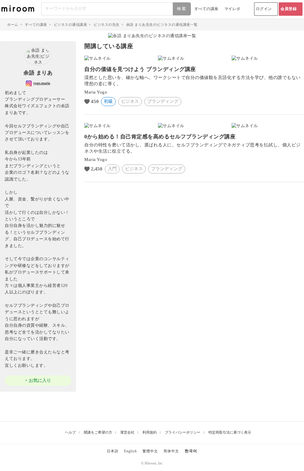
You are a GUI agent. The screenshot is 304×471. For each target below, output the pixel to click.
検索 (181, 9)
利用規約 (149, 432)
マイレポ (232, 9)
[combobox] (116, 8)
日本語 (112, 451)
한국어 (191, 451)
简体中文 (171, 451)
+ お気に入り (38, 380)
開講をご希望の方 (98, 432)
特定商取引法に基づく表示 (229, 432)
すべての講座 (206, 9)
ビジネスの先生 (107, 25)
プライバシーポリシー (182, 432)
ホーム (12, 25)
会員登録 (289, 9)
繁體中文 (150, 451)
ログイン (264, 9)
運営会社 (127, 432)
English (130, 451)
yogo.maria (41, 83)
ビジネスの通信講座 (70, 25)
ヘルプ (70, 432)
